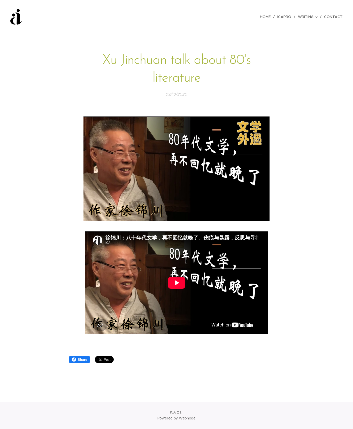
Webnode (187, 418)
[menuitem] (267, 16)
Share (82, 359)
